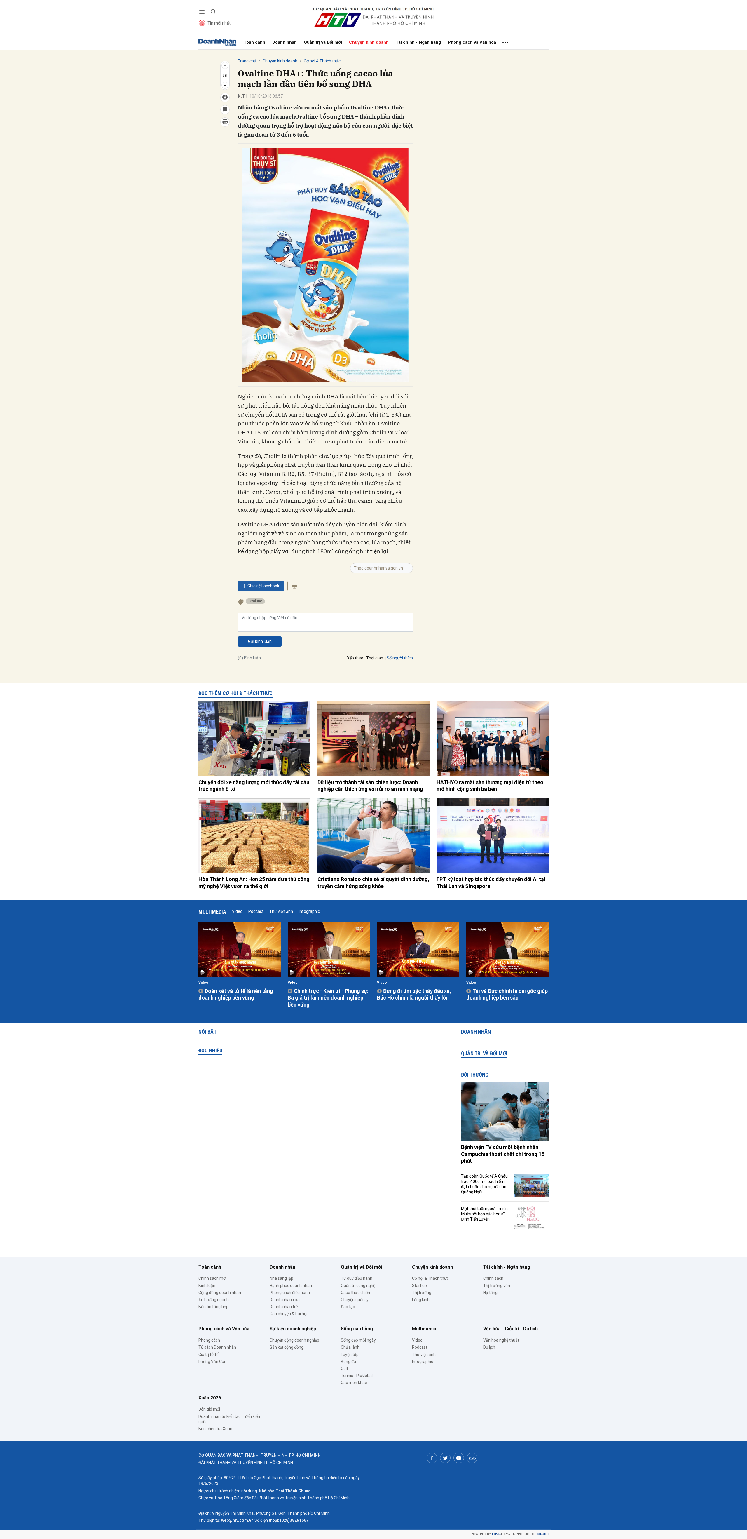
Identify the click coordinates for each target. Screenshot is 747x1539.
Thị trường (421, 1292)
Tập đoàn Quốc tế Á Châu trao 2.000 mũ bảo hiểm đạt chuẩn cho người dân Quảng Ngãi (484, 1184)
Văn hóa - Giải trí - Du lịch (510, 1328)
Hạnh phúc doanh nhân (291, 1285)
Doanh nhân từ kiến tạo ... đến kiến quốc (229, 1419)
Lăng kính (421, 1299)
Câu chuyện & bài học (289, 1313)
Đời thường (474, 1075)
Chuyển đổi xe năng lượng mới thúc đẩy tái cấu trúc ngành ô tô (253, 785)
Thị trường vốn (496, 1285)
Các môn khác (354, 1382)
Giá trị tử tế (208, 1354)
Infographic (309, 911)
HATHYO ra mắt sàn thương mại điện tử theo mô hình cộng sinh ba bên (490, 785)
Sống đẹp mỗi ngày (358, 1340)
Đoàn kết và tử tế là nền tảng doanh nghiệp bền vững (235, 994)
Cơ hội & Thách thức (322, 61)
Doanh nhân (284, 42)
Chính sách (493, 1278)
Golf (344, 1368)
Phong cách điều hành (290, 1292)
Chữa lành (350, 1347)
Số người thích (400, 658)
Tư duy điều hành (356, 1278)
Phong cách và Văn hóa (472, 42)
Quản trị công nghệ (358, 1285)
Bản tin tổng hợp (213, 1306)
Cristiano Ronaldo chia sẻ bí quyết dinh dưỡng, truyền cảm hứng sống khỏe (373, 882)
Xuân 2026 (209, 1398)
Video (237, 911)
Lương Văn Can (212, 1361)
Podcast (255, 911)
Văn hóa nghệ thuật (501, 1340)
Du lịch (489, 1347)
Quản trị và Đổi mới (323, 42)
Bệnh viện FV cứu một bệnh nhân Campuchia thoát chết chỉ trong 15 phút (502, 1154)
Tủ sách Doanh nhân (217, 1347)
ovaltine (255, 601)
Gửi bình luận (260, 641)
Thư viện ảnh (281, 911)
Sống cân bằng (357, 1328)
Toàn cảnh (254, 42)
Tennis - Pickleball (357, 1375)
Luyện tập (350, 1354)
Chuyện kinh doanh (369, 42)
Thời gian (374, 658)
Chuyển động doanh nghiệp (294, 1340)
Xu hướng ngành (213, 1299)
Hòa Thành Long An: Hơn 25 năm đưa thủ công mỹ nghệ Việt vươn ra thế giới (254, 882)
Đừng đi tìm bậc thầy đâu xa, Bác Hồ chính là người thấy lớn (414, 994)
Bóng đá (348, 1361)
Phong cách (209, 1340)
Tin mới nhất (219, 23)
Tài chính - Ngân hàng (418, 42)
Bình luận (206, 1285)
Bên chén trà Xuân (215, 1428)
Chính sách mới (212, 1278)
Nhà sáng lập (281, 1278)
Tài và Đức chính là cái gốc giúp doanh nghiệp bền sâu (507, 994)
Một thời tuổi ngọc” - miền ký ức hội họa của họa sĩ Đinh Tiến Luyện (484, 1213)
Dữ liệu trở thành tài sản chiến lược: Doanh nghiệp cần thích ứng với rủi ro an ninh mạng (370, 785)
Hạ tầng (490, 1292)
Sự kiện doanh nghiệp (293, 1328)
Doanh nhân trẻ (284, 1306)
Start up (419, 1285)
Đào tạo (348, 1306)
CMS (501, 1534)
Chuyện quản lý (355, 1299)
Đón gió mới (209, 1409)
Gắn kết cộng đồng (286, 1347)
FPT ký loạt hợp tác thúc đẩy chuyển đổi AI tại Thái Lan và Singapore (491, 882)
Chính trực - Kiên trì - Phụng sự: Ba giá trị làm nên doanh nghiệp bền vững (328, 998)
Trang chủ (247, 61)
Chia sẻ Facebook (263, 586)
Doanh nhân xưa (285, 1299)
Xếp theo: (355, 658)
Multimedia (212, 912)
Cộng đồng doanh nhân (219, 1292)
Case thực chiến (355, 1292)
